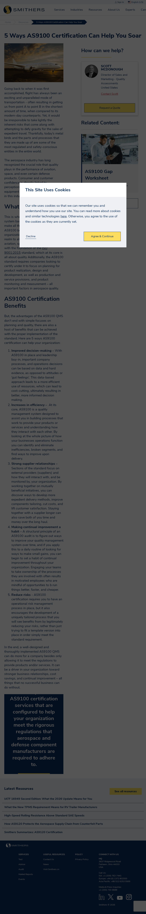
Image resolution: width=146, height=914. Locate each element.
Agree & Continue (102, 236)
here (64, 216)
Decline (30, 236)
